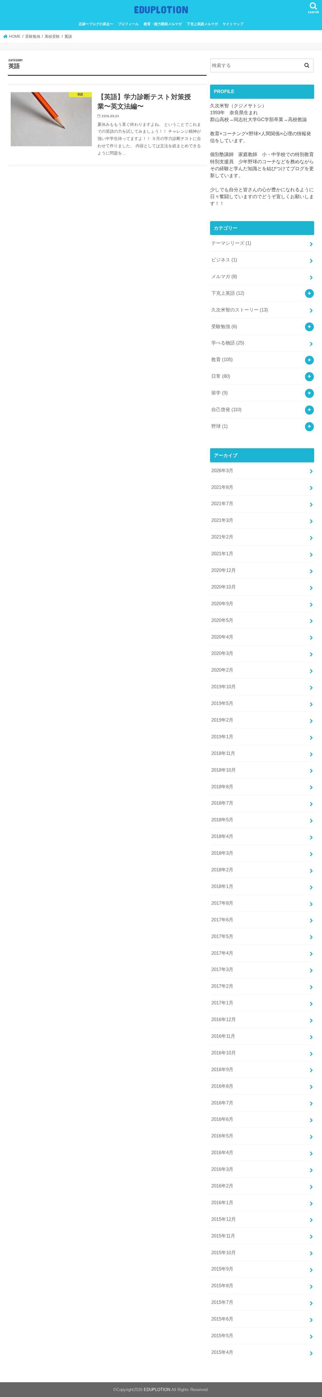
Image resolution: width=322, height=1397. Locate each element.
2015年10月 (223, 1252)
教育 (222, 359)
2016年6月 (222, 1119)
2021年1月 (222, 553)
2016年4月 (222, 1152)
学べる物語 (227, 342)
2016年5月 (222, 1135)
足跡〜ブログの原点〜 (96, 24)
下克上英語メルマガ (202, 24)
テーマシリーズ (231, 243)
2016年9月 (222, 1069)
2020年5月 (222, 620)
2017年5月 (222, 936)
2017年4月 (222, 953)
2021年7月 (222, 503)
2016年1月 (222, 1202)
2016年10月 (223, 1052)
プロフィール (128, 24)
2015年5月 (222, 1335)
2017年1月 (222, 1002)
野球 (219, 426)
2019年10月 (223, 686)
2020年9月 (222, 603)
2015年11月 (223, 1235)
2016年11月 (223, 1036)
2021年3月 (222, 520)
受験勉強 (224, 326)
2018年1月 (222, 886)
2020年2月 (222, 670)
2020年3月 (222, 653)
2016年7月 (222, 1102)
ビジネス (224, 259)
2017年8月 (222, 903)
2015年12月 (223, 1219)
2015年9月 (222, 1268)
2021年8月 (222, 487)
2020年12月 (223, 570)
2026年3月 (222, 470)
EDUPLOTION (161, 9)
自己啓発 (226, 409)
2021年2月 (222, 536)
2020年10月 (223, 587)
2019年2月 (222, 720)
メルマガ (224, 276)
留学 (219, 392)
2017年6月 (222, 919)
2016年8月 (222, 1086)
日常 (220, 376)
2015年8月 (222, 1285)
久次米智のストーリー (239, 309)
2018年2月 (222, 869)
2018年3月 (222, 853)
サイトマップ (233, 24)
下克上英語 (227, 293)
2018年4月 (222, 836)
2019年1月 (222, 736)
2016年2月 (222, 1185)
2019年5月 (222, 703)
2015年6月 (222, 1319)
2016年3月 (222, 1169)
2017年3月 (222, 969)
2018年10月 (223, 770)
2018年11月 (223, 753)
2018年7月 (222, 803)
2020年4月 (222, 637)
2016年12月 (223, 1019)
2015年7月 (222, 1302)
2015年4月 (222, 1352)
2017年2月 (222, 986)
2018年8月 (222, 786)
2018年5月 (222, 819)
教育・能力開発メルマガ (163, 24)
